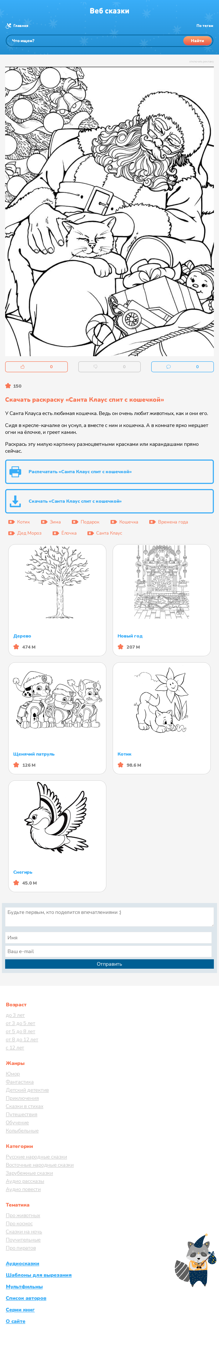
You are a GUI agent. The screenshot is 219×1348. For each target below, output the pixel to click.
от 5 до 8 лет (20, 1031)
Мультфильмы (24, 1286)
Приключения (22, 1098)
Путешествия (21, 1114)
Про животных (23, 1215)
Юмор (13, 1073)
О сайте (15, 1321)
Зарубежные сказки (29, 1173)
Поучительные (23, 1239)
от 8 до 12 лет (22, 1039)
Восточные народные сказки (40, 1164)
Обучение (17, 1122)
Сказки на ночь (24, 1231)
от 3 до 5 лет (20, 1023)
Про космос (19, 1223)
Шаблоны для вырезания (39, 1275)
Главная (20, 25)
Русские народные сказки (36, 1156)
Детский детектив (27, 1090)
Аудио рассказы (25, 1181)
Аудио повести (23, 1189)
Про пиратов (21, 1247)
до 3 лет (15, 1015)
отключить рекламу (201, 62)
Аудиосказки (22, 1263)
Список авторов (26, 1298)
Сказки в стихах (24, 1106)
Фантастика (20, 1081)
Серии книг (20, 1309)
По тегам (205, 25)
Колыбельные (22, 1130)
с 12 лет (15, 1047)
